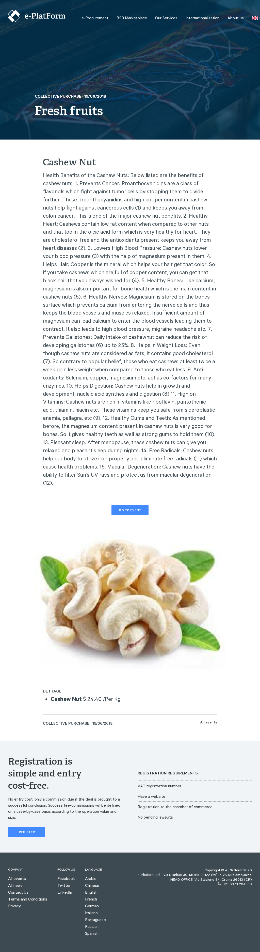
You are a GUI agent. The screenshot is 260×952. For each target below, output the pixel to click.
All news (15, 885)
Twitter (64, 885)
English (91, 892)
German (92, 906)
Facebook (66, 878)
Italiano (91, 912)
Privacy (14, 906)
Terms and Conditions (27, 899)
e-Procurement (95, 17)
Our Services (166, 17)
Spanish (92, 933)
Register (27, 833)
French (91, 899)
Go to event (130, 511)
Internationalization (202, 17)
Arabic (90, 878)
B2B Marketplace (132, 17)
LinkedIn (64, 892)
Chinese (92, 885)
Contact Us (18, 892)
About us (236, 17)
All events (208, 723)
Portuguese (95, 919)
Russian (92, 926)
